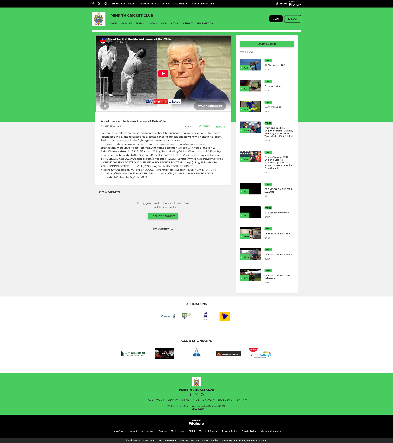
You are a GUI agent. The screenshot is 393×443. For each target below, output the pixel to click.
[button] (114, 23)
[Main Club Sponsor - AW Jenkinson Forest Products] (132, 354)
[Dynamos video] (250, 85)
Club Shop (181, 4)
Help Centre (119, 431)
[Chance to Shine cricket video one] (250, 275)
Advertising (147, 431)
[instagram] (105, 4)
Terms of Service (208, 431)
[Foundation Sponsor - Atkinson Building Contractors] (164, 354)
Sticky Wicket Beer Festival (155, 4)
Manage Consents (271, 431)
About (133, 431)
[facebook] (93, 4)
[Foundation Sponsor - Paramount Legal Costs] (196, 354)
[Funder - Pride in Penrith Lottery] (260, 354)
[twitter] (99, 4)
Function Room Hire (203, 4)
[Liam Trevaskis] (250, 106)
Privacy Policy (229, 431)
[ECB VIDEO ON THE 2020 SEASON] (250, 188)
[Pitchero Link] (295, 5)
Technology (177, 431)
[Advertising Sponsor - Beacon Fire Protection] (228, 354)
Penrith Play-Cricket (122, 4)
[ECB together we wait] (250, 212)
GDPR (192, 431)
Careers (163, 431)
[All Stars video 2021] (250, 65)
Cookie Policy (248, 431)
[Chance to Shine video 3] (250, 233)
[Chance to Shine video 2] (250, 254)
